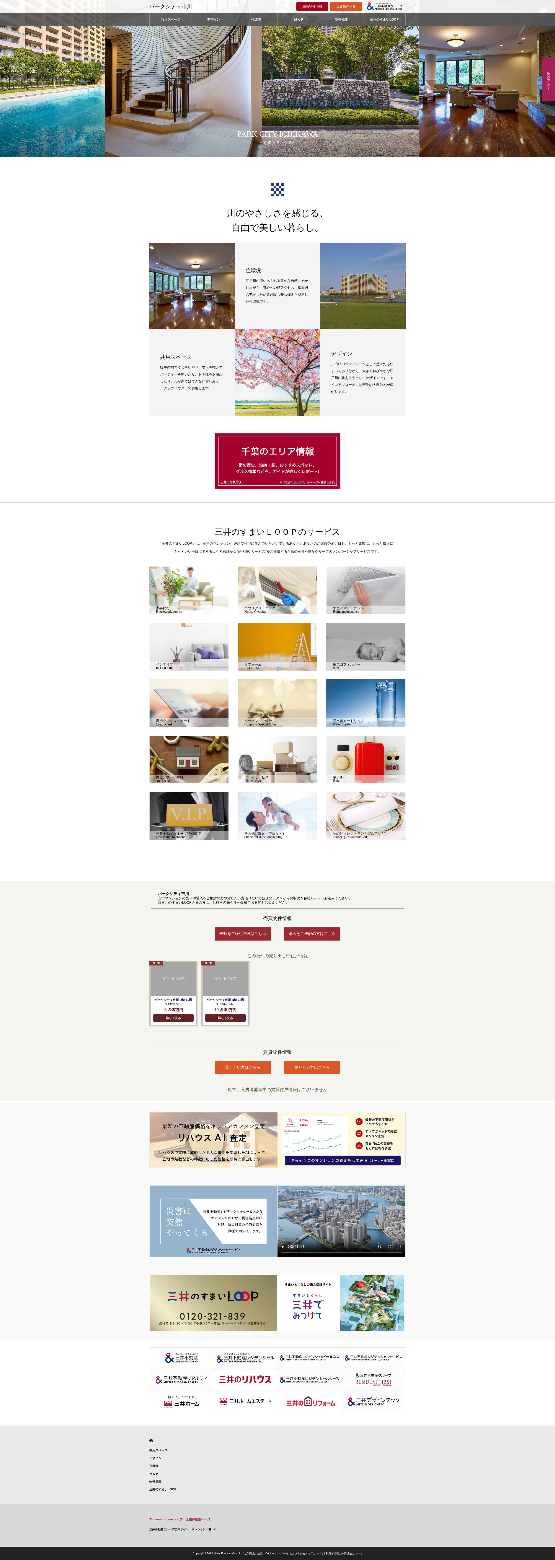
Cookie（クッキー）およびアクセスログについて (294, 1553)
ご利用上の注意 (254, 1553)
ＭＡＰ (299, 19)
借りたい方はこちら (312, 1067)
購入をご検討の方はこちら (312, 933)
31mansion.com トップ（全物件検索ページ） (181, 1519)
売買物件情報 (312, 6)
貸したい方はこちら (242, 1067)
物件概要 (341, 19)
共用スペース (171, 19)
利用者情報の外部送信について (344, 1553)
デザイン (213, 19)
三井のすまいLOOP (384, 19)
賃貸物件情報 (346, 6)
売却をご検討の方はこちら (242, 933)
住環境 (256, 19)
